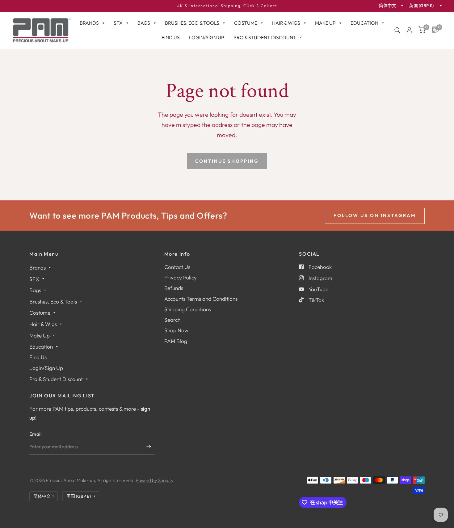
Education (364, 23)
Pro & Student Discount (264, 37)
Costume (245, 23)
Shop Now (176, 330)
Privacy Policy (180, 277)
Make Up (325, 23)
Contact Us (177, 267)
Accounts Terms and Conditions (201, 298)
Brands (89, 23)
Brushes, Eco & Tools (192, 23)
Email (35, 434)
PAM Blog (175, 341)
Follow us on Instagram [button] (375, 215)
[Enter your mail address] (149, 447)
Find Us (171, 37)
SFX (118, 23)
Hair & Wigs (286, 23)
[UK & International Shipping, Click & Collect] (227, 5)
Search (172, 319)
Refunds (173, 288)
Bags (143, 23)
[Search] (397, 30)
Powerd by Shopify (155, 480)
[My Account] (409, 30)
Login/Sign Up (206, 37)
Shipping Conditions (187, 309)
